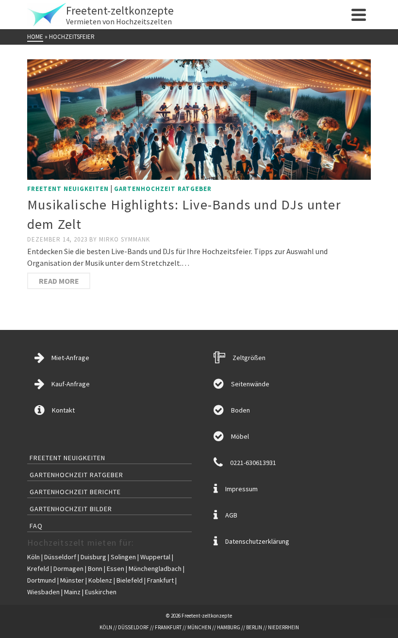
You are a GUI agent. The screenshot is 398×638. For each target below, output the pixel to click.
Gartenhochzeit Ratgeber (163, 189)
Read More (59, 281)
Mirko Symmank (124, 239)
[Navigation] (359, 14)
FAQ (36, 525)
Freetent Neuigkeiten (68, 189)
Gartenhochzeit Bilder (71, 508)
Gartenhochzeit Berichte (75, 491)
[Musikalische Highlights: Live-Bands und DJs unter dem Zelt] (199, 118)
